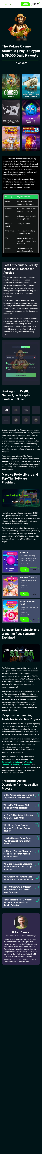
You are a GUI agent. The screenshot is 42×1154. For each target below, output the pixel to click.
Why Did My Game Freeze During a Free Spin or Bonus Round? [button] (17, 828)
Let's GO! (15, 501)
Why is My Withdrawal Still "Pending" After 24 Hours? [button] (16, 806)
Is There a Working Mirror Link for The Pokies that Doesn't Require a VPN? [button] (18, 854)
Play (24, 570)
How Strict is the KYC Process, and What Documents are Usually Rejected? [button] (18, 902)
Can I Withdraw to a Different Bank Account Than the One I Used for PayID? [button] (17, 890)
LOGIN (25, 4)
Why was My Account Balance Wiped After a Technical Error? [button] (18, 878)
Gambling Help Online (11, 762)
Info (34, 570)
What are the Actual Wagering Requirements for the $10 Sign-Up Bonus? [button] (18, 867)
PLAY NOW (21, 63)
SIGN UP (35, 4)
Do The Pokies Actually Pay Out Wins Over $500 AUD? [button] (19, 816)
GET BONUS (18, 656)
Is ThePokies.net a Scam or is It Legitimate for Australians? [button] (19, 796)
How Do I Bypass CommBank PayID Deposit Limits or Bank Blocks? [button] (17, 841)
